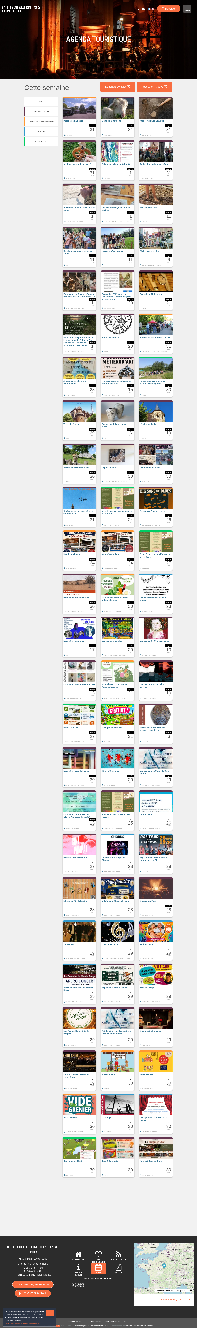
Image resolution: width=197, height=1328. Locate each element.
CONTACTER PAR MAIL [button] (34, 1293)
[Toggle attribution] (191, 1290)
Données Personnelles (93, 1322)
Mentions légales (75, 1322)
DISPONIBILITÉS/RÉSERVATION (33, 1284)
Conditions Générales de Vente (116, 1322)
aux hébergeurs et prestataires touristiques (91, 1326)
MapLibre (185, 1290)
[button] (79, 118)
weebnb (56, 1326)
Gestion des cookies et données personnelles (22, 1323)
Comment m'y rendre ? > (175, 1299)
